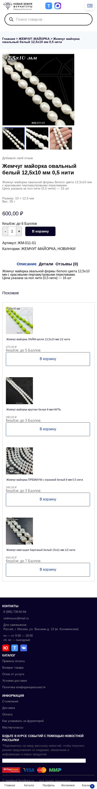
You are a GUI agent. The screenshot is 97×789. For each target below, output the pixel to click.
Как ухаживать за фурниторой (23, 721)
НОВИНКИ (67, 249)
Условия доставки (14, 680)
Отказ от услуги (13, 674)
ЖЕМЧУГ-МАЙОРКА (34, 39)
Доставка (8, 708)
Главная (8, 39)
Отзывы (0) (66, 264)
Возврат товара (12, 667)
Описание (27, 264)
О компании (10, 701)
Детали (46, 264)
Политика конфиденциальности (23, 687)
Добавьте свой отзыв (17, 158)
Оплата (7, 714)
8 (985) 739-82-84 (14, 611)
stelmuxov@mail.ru (16, 618)
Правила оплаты (13, 661)
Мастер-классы (12, 727)
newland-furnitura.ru (19, 780)
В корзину (40, 231)
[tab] (27, 264)
